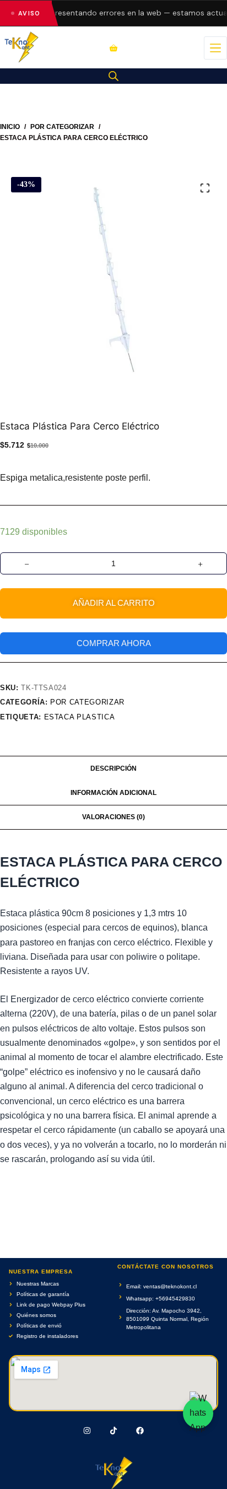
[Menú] (215, 48)
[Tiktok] (113, 1430)
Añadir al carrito (114, 603)
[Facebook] (140, 1430)
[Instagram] (87, 1430)
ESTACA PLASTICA (79, 717)
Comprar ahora (114, 643)
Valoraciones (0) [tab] (113, 817)
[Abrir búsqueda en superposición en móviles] (113, 76)
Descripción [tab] (113, 768)
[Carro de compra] (113, 48)
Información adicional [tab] (113, 793)
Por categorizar (87, 702)
